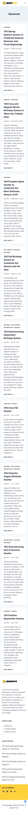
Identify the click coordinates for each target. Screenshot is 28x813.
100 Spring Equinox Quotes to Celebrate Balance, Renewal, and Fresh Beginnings (14, 38)
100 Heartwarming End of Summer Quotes (14, 550)
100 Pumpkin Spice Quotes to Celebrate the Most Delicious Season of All (14, 188)
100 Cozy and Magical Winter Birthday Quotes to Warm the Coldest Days (14, 110)
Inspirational (8, 540)
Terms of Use (10, 732)
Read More (9, 90)
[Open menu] (24, 3)
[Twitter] (14, 791)
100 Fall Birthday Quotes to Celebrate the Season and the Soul (13, 263)
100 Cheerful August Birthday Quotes (12, 476)
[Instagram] (7, 791)
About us (8, 726)
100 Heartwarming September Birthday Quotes (14, 334)
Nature (14, 403)
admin (7, 48)
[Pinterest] (3, 791)
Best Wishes (8, 250)
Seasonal (7, 27)
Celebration (8, 327)
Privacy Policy (10, 729)
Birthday (7, 99)
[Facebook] (11, 791)
